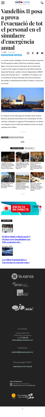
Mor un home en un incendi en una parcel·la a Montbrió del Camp (7, 185)
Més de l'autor (29, 148)
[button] (41, 3)
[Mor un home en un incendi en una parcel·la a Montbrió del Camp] (8, 177)
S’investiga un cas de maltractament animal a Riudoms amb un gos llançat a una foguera (22, 165)
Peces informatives (7, 55)
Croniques (18, 55)
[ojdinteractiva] (22, 308)
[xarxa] (22, 276)
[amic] (22, 284)
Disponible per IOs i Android (22, 366)
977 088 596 (23, 338)
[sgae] (22, 292)
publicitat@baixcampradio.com (22, 352)
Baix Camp (12, 137)
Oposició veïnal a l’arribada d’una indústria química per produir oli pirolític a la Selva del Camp (22, 186)
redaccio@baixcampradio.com (22, 340)
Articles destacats (17, 148)
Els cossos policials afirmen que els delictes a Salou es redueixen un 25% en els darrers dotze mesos (36, 187)
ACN (4, 52)
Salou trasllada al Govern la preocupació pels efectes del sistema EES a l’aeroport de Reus (36, 166)
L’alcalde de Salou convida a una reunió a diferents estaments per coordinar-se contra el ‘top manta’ (7, 165)
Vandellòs (20, 137)
